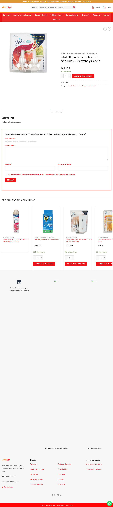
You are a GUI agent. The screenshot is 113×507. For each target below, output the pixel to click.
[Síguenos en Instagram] (55, 495)
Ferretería (96, 15)
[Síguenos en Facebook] (52, 495)
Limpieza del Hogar (37, 469)
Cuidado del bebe (56, 15)
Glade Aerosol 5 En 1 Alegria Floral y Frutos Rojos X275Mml (15, 240)
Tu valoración (10, 145)
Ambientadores (92, 53)
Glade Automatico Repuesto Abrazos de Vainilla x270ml (79, 240)
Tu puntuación (10, 138)
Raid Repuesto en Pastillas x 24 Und (47, 239)
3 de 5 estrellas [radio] (15, 141)
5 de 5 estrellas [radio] (32, 141)
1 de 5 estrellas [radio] (6, 141)
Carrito (109, 7)
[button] (93, 7)
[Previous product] (109, 29)
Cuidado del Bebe (36, 484)
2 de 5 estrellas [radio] (10, 141)
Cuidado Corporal (72, 15)
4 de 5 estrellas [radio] (22, 141)
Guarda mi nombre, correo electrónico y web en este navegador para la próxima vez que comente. (41, 174)
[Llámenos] (60, 495)
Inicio (63, 53)
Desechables (62, 469)
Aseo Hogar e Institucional (22, 15)
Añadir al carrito (83, 76)
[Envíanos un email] (58, 495)
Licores (106, 15)
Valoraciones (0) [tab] (56, 112)
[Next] (111, 237)
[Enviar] (74, 7)
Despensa (6, 15)
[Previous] (1, 237)
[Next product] (105, 29)
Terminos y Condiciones (94, 464)
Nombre (8, 164)
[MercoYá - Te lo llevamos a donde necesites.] (7, 7)
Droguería (85, 15)
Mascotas (56, 19)
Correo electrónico (65, 164)
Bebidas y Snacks (41, 15)
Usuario (98, 7)
